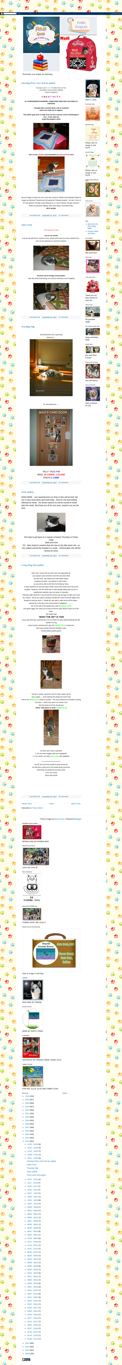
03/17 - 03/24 (32, 1304)
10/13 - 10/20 (32, 1200)
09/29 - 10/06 (32, 1207)
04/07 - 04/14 (32, 1294)
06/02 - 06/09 (32, 1266)
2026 (27, 1096)
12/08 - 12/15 (32, 1155)
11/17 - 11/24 (32, 1183)
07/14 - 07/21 (32, 1245)
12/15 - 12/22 (32, 1151)
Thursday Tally (27, 326)
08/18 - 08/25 (32, 1228)
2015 (27, 1134)
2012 (27, 1343)
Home (51, 804)
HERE (49, 88)
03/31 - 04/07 (32, 1297)
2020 (27, 1117)
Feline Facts (26, 225)
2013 (27, 1141)
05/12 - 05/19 (32, 1276)
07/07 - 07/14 (32, 1249)
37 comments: (63, 317)
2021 (27, 1113)
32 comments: (63, 482)
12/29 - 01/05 (32, 1144)
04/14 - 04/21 (32, 1290)
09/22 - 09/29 (32, 1211)
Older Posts (75, 804)
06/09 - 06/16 (32, 1263)
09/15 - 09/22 (32, 1214)
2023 (27, 1107)
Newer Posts (27, 804)
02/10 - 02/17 (32, 1322)
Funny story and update (32, 565)
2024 (27, 1103)
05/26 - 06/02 (32, 1269)
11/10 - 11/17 (32, 1186)
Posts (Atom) (37, 808)
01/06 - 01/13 (32, 1339)
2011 (27, 1347)
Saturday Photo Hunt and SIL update (38, 83)
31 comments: (63, 215)
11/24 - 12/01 (32, 1179)
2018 (27, 1124)
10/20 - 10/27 (32, 1197)
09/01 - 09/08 (32, 1221)
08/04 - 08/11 (32, 1235)
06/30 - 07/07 (32, 1252)
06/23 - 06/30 (32, 1256)
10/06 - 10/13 (32, 1204)
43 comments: (63, 796)
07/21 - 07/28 (32, 1242)
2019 (27, 1120)
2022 (27, 1110)
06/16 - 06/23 (32, 1259)
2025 (27, 1100)
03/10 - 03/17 (32, 1308)
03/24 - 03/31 (32, 1301)
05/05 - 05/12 (32, 1280)
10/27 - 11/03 (32, 1193)
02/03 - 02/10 (32, 1325)
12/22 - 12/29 (32, 1148)
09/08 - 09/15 (32, 1217)
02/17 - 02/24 (32, 1318)
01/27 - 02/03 (32, 1328)
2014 (27, 1138)
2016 (27, 1131)
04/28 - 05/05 (32, 1283)
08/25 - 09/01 (32, 1224)
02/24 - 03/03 (32, 1315)
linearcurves (59, 819)
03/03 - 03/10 (32, 1311)
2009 (27, 1354)
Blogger (78, 819)
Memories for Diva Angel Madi (93, 226)
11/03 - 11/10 (32, 1190)
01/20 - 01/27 (32, 1332)
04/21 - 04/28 (32, 1287)
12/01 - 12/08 (32, 1158)
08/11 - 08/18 (32, 1231)
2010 (27, 1350)
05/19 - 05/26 (32, 1273)
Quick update (27, 492)
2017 (27, 1127)
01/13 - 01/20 (32, 1335)
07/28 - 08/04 (32, 1238)
